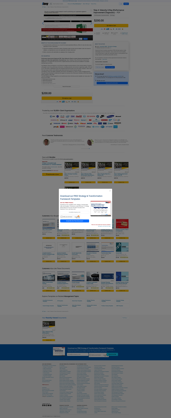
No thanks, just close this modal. (104, 226)
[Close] (110, 191)
